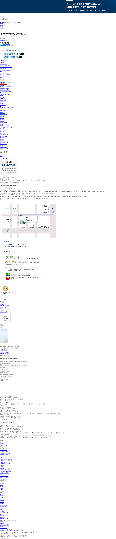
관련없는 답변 (5, 371)
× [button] (0, 345)
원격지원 (2, 302)
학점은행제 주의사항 (5, 453)
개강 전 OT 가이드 (4, 305)
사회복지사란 (3, 64)
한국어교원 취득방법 (5, 74)
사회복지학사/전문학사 (5, 70)
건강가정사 (3, 68)
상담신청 (17, 182)
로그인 (1, 23)
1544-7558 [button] (2, 349)
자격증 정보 (3, 98)
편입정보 (2, 491)
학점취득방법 (3, 450)
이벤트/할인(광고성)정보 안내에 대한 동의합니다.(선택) (15, 180)
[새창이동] (8, 174)
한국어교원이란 (4, 73)
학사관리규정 (3, 156)
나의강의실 (3, 28)
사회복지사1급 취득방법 (6, 67)
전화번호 (2, 182)
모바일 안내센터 (4, 307)
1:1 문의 (2, 121)
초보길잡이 (3, 62)
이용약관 (2, 523)
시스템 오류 (5, 372)
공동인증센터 (3, 141)
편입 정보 (2, 102)
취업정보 (2, 131)
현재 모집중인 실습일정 (6, 127)
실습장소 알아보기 (4, 125)
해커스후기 (3, 503)
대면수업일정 (3, 83)
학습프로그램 (3, 144)
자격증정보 (3, 488)
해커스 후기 (3, 133)
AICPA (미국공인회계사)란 (6, 107)
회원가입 (2, 25)
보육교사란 (3, 80)
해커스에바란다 (4, 134)
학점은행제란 (3, 448)
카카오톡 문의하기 (4, 352)
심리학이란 (3, 105)
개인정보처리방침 (4, 525)
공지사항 (2, 130)
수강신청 (2, 118)
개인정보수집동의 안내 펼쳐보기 (38, 180)
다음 (6, 19)
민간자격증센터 (4, 148)
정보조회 (23, 536)
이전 (2, 19)
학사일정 (2, 139)
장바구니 (2, 27)
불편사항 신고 (3, 528)
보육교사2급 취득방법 (5, 82)
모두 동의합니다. (6, 175)
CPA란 (1, 485)
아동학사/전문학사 (4, 88)
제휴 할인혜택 (3, 147)
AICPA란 (2, 486)
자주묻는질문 (3, 145)
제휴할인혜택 (3, 312)
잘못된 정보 (5, 369)
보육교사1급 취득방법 (5, 85)
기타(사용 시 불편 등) (7, 374)
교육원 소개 (3, 522)
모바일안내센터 (4, 142)
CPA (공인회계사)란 (5, 94)
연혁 (1, 155)
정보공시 (2, 526)
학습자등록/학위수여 (5, 451)
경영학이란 (3, 97)
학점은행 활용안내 (4, 454)
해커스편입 (3, 38)
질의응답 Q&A (3, 136)
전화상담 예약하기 (4, 353)
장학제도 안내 (3, 158)
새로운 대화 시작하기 (5, 350)
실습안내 (2, 124)
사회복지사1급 (3, 40)
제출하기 (2, 380)
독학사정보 (3, 489)
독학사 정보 (3, 100)
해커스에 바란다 (4, 505)
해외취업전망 (3, 76)
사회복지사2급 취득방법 (6, 65)
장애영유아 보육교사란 (5, 87)
